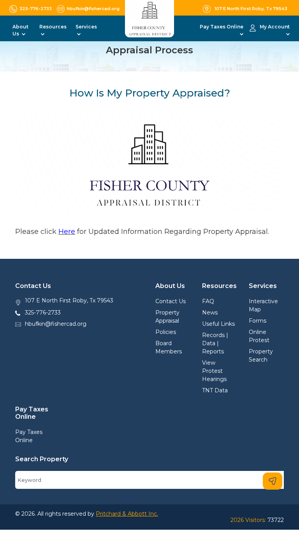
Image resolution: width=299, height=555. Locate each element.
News (210, 312)
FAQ (208, 301)
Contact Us (170, 301)
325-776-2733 (43, 312)
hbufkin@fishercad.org (55, 323)
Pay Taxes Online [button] (221, 27)
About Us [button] (20, 30)
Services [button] (86, 27)
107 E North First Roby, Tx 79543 (69, 300)
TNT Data (215, 390)
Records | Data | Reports (215, 343)
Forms (257, 320)
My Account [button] (275, 27)
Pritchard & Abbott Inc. (127, 513)
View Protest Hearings (214, 371)
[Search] (272, 481)
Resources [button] (53, 27)
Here (66, 231)
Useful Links (218, 323)
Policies (165, 331)
